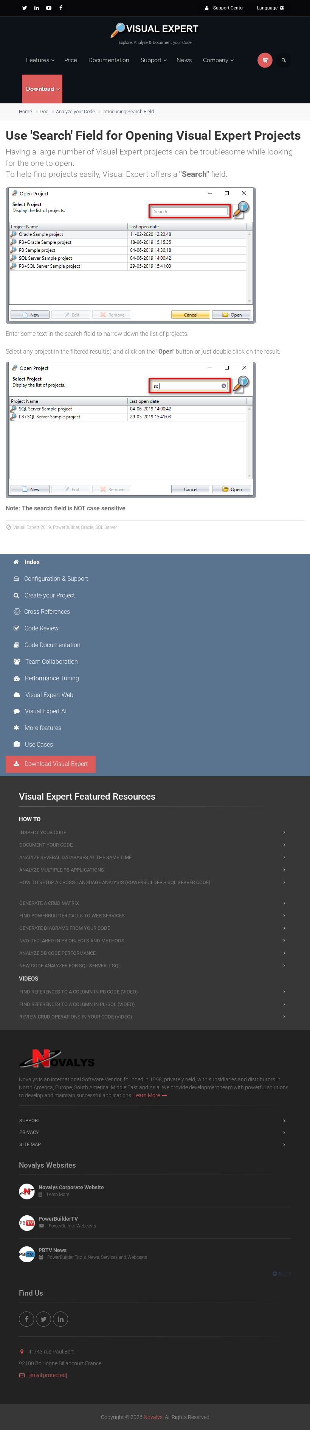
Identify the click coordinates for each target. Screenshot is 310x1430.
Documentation (108, 60)
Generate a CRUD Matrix (49, 903)
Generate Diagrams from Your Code (64, 928)
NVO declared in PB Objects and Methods (71, 940)
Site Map (30, 1144)
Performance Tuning (51, 678)
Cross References (47, 611)
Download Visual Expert (55, 763)
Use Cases (38, 744)
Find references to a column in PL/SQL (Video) (77, 1004)
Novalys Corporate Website (71, 1187)
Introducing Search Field (128, 111)
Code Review (41, 628)
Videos (28, 978)
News (184, 60)
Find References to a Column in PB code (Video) (78, 992)
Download (40, 89)
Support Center (228, 8)
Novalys (153, 1417)
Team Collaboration (51, 661)
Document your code (46, 845)
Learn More (146, 1095)
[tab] (51, 562)
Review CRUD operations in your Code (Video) (75, 1017)
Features (37, 60)
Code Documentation (52, 645)
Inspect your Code (42, 832)
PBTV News (53, 1250)
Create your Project (49, 595)
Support (151, 60)
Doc (44, 111)
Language (268, 8)
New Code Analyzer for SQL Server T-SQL (70, 965)
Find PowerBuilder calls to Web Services (72, 916)
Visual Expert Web (48, 695)
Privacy (29, 1132)
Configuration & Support (55, 578)
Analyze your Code (75, 111)
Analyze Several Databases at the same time (75, 857)
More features (42, 727)
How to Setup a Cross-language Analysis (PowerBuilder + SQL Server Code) (115, 882)
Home (25, 111)
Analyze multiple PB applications (61, 870)
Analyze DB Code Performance (57, 953)
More (285, 1274)
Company (215, 60)
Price (70, 60)
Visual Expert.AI (45, 711)
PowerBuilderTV (58, 1219)
